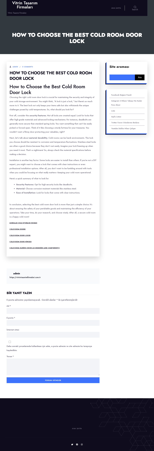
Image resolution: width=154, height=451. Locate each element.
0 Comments (27, 67)
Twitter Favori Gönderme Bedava (125, 122)
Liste (113, 111)
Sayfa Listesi (116, 116)
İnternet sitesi (13, 329)
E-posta (11, 317)
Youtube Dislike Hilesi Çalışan (123, 128)
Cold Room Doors (18, 229)
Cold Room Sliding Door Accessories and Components (34, 248)
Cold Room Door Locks (20, 235)
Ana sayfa (116, 8)
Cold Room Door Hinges (21, 242)
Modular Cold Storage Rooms (23, 223)
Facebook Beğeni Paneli (121, 95)
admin (15, 67)
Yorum (10, 356)
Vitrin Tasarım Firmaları (25, 5)
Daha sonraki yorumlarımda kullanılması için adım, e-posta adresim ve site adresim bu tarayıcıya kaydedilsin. (49, 348)
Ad (9, 306)
